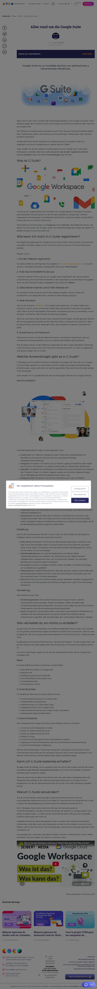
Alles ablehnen (80, 495)
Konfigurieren (80, 489)
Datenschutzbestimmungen (17, 505)
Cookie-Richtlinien (21, 503)
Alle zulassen (80, 500)
